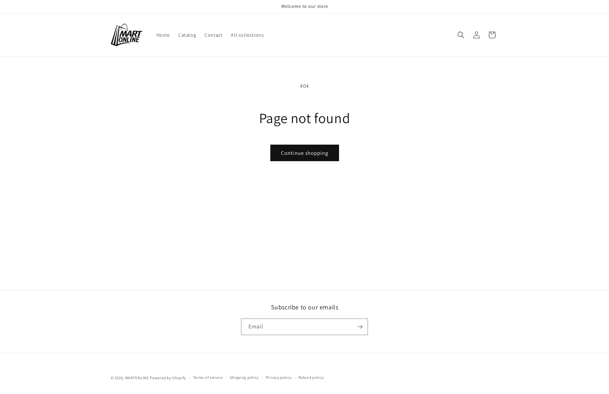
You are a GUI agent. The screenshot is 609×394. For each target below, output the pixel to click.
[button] (461, 35)
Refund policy (311, 377)
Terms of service (208, 377)
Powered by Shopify (168, 377)
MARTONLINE (137, 377)
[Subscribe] (360, 327)
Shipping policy (244, 377)
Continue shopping (304, 153)
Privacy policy (279, 377)
